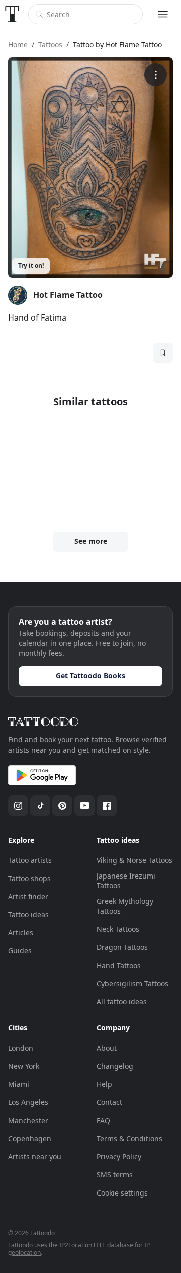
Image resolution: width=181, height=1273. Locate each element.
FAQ (103, 1120)
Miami (18, 1084)
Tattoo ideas (28, 914)
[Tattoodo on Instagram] (18, 805)
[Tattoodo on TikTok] (40, 805)
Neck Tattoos (118, 929)
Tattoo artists (30, 860)
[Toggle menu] (163, 14)
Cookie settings (122, 1193)
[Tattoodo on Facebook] (107, 805)
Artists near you (34, 1156)
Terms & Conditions (129, 1138)
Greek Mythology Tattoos (125, 906)
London (20, 1048)
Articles (20, 932)
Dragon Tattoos (122, 947)
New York (23, 1066)
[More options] (155, 74)
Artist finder (28, 896)
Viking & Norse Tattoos (134, 860)
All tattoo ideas (122, 1001)
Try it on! (31, 265)
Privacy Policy (119, 1156)
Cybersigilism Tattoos (132, 983)
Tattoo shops (29, 878)
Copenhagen (29, 1138)
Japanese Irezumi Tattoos (126, 881)
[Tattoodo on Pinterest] (62, 805)
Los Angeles (28, 1102)
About (107, 1048)
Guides (20, 951)
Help (104, 1084)
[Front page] (12, 14)
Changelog (115, 1066)
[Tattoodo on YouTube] (84, 805)
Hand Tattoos (119, 965)
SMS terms (115, 1174)
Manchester (28, 1120)
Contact (109, 1102)
